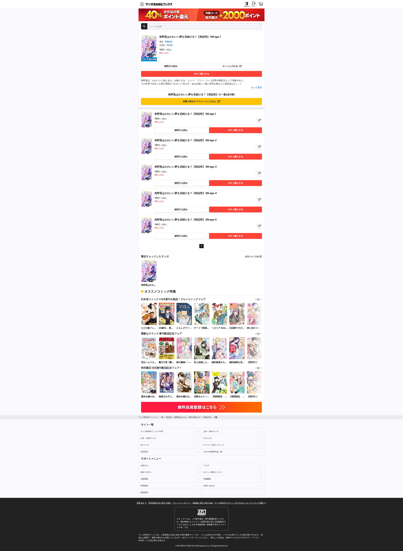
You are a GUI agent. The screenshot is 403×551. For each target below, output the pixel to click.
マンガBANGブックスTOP (152, 431)
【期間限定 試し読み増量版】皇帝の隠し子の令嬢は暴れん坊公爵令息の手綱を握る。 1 (219, 396)
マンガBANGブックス (148, 417)
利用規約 (144, 485)
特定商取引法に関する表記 (159, 503)
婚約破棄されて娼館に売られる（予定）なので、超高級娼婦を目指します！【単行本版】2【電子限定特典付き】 (219, 362)
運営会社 (141, 503)
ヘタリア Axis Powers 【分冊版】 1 (219, 327)
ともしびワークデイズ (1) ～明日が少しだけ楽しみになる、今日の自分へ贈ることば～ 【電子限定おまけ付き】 (184, 327)
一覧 (257, 299)
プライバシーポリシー (181, 503)
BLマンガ (145, 445)
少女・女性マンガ (148, 438)
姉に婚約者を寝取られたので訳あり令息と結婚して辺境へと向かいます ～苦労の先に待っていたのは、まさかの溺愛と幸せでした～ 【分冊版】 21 (254, 327)
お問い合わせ (209, 485)
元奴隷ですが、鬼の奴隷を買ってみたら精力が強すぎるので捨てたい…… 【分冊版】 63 (237, 327)
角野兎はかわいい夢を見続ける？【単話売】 (148, 285)
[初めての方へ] (247, 4)
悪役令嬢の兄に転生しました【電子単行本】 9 (149, 396)
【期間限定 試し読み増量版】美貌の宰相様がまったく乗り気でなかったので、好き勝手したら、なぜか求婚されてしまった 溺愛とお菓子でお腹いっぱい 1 (237, 396)
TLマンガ (207, 438)
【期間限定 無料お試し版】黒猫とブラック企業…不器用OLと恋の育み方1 (255, 362)
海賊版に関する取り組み (203, 503)
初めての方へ (146, 472)
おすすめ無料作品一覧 (212, 451)
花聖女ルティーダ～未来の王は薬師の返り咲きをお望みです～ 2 (202, 396)
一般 (161, 417)
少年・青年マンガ (211, 431)
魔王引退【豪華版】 (166, 362)
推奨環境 (144, 492)
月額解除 (207, 479)
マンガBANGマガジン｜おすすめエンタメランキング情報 (239, 503)
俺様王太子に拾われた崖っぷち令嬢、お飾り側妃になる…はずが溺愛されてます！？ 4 (166, 396)
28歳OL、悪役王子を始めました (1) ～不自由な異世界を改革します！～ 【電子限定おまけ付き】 (166, 327)
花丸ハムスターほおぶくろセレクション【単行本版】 (148, 362)
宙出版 (170, 45)
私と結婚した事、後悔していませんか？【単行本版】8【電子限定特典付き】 (201, 362)
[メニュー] (142, 4)
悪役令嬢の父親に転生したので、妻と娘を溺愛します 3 (184, 396)
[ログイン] (253, 4)
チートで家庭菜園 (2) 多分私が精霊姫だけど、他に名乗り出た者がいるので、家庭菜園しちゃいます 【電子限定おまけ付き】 (201, 327)
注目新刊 (144, 451)
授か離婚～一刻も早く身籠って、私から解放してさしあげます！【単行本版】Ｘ (184, 362)
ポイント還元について (212, 472)
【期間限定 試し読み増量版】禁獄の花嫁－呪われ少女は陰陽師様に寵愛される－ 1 (254, 396)
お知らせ (144, 465)
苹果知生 (169, 41)
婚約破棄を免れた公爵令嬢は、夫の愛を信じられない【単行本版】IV (237, 362)
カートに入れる (230, 66)
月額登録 (144, 479)
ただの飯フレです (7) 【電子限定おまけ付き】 (148, 327)
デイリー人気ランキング (213, 445)
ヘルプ (206, 465)
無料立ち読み (171, 66)
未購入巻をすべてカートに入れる (199, 101)
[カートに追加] (259, 120)
